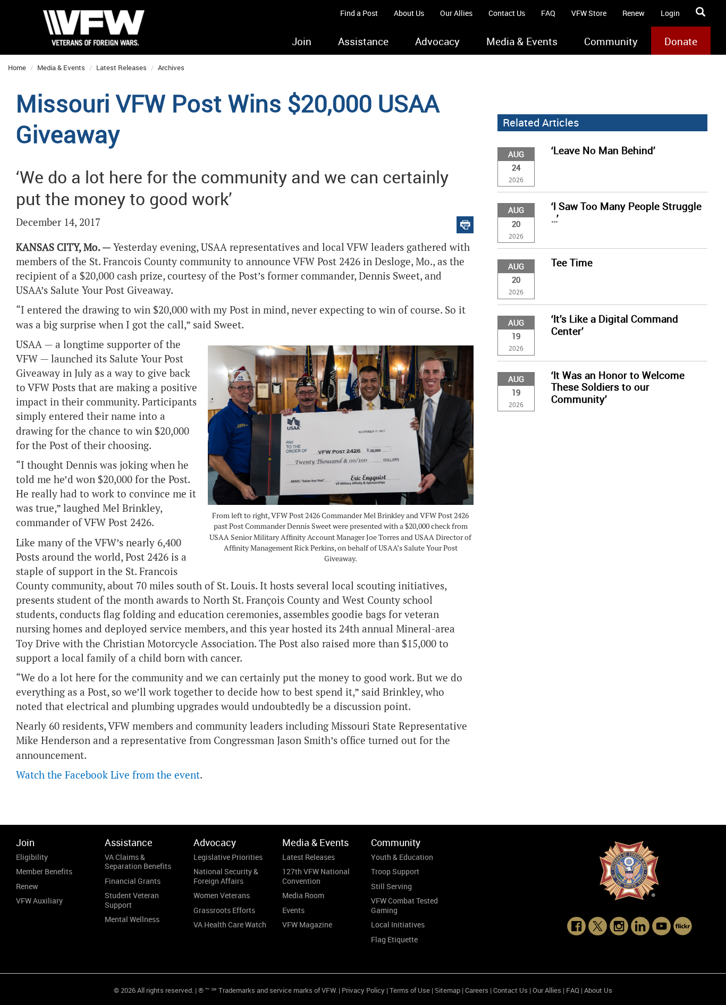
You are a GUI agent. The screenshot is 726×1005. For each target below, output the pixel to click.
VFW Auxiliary (39, 901)
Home (17, 67)
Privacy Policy (363, 990)
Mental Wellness (132, 919)
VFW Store (588, 13)
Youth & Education (402, 857)
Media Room (303, 895)
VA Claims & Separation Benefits (138, 862)
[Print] (465, 222)
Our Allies (456, 13)
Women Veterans (221, 895)
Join (301, 41)
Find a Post (359, 13)
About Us (409, 13)
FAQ (548, 13)
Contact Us (506, 13)
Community (611, 41)
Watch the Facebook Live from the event (108, 775)
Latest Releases (121, 67)
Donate (680, 41)
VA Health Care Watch (229, 924)
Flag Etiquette (394, 939)
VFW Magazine (307, 924)
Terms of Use (410, 990)
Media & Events (522, 41)
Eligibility (32, 857)
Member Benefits (44, 871)
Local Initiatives (398, 924)
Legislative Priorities (228, 857)
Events (293, 910)
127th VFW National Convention (316, 876)
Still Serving (391, 886)
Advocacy (437, 41)
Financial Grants (133, 881)
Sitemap (447, 990)
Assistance (363, 41)
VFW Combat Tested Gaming (404, 905)
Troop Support (395, 871)
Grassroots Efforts (224, 910)
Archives (171, 67)
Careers (476, 990)
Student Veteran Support (132, 900)
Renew (633, 13)
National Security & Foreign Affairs (225, 876)
